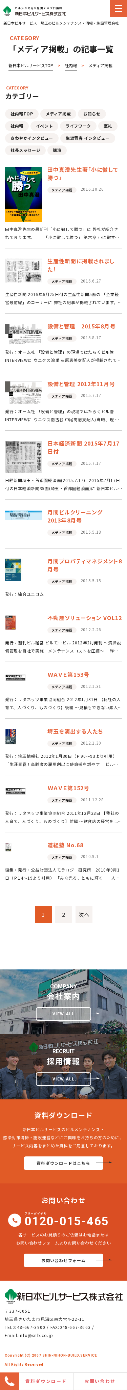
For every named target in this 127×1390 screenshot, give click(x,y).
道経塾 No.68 (65, 845)
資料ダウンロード (46, 1381)
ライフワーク (78, 126)
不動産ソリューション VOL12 (84, 618)
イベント (44, 126)
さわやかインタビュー (31, 138)
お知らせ (91, 113)
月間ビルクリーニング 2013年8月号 (77, 516)
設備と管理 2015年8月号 (81, 326)
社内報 (16, 126)
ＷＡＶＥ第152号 (68, 788)
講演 (57, 150)
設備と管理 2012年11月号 (81, 384)
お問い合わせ (99, 1381)
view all (63, 1014)
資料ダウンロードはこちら (63, 1163)
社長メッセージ (25, 150)
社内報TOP (21, 113)
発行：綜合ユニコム (24, 594)
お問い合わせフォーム (63, 1260)
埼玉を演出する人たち (75, 731)
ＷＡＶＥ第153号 (68, 674)
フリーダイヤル (66, 1220)
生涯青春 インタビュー (88, 138)
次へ (84, 914)
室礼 (108, 126)
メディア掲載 (58, 113)
